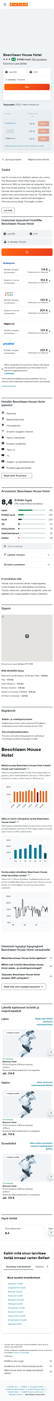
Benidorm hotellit (15, 1312)
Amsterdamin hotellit (17, 1320)
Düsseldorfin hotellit (17, 1287)
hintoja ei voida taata (21, 1352)
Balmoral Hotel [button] (10, 1061)
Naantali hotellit (15, 1324)
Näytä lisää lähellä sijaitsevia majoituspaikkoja (44, 1021)
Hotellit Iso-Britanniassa (15, 1389)
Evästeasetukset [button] (8, 386)
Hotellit (24, 1387)
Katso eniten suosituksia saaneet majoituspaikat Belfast (41, 1146)
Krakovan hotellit (15, 1295)
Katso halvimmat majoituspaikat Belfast (42, 1083)
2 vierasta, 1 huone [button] (15, 79)
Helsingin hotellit (15, 1304)
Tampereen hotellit (16, 1308)
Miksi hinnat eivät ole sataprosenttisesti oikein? (23, 1372)
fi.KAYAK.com (12, 1387)
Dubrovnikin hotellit (16, 1316)
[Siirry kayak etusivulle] (19, 4)
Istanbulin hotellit (15, 1283)
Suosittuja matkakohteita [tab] (18, 1266)
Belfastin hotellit (15, 1394)
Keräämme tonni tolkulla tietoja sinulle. (23, 1366)
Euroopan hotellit (36, 1387)
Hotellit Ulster (13, 1392)
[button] (5, 4)
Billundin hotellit (15, 1291)
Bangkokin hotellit (16, 1299)
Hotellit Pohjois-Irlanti (36, 1389)
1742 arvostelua (39, 59)
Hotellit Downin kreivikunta (32, 1392)
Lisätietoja (9, 373)
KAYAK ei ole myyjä (13, 1361)
